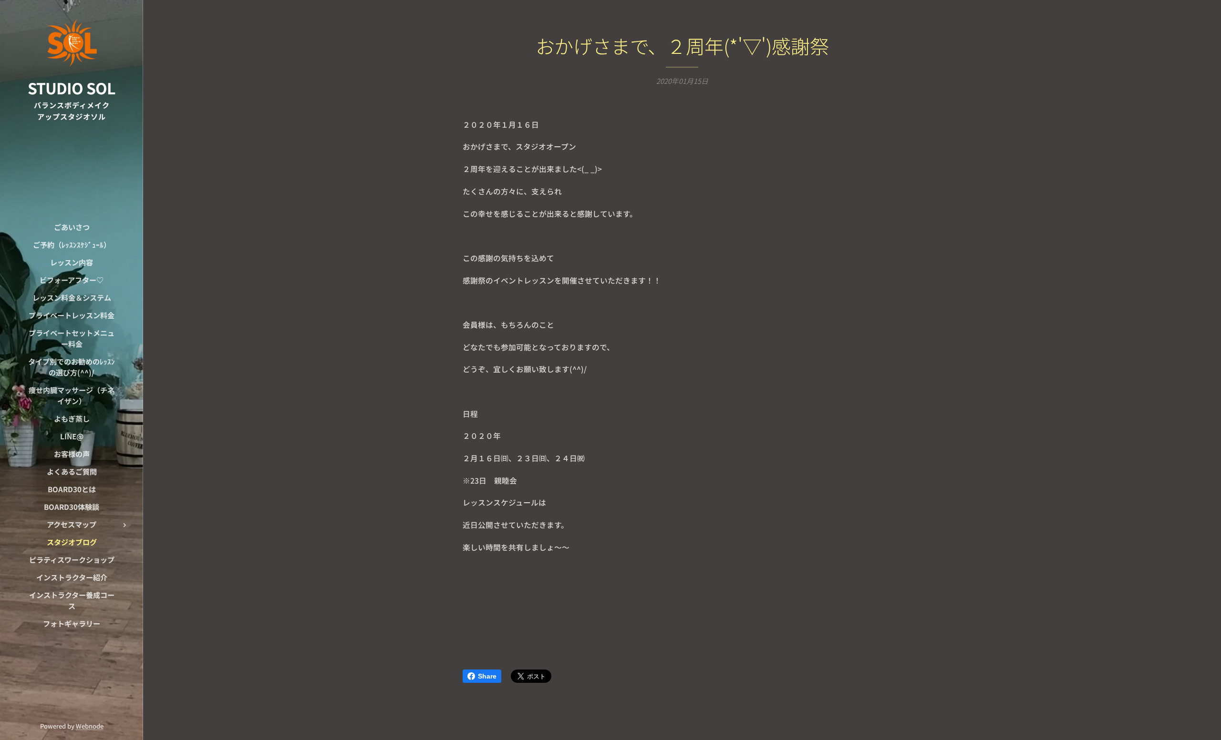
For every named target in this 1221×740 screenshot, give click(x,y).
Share (487, 676)
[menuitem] (71, 227)
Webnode (89, 725)
